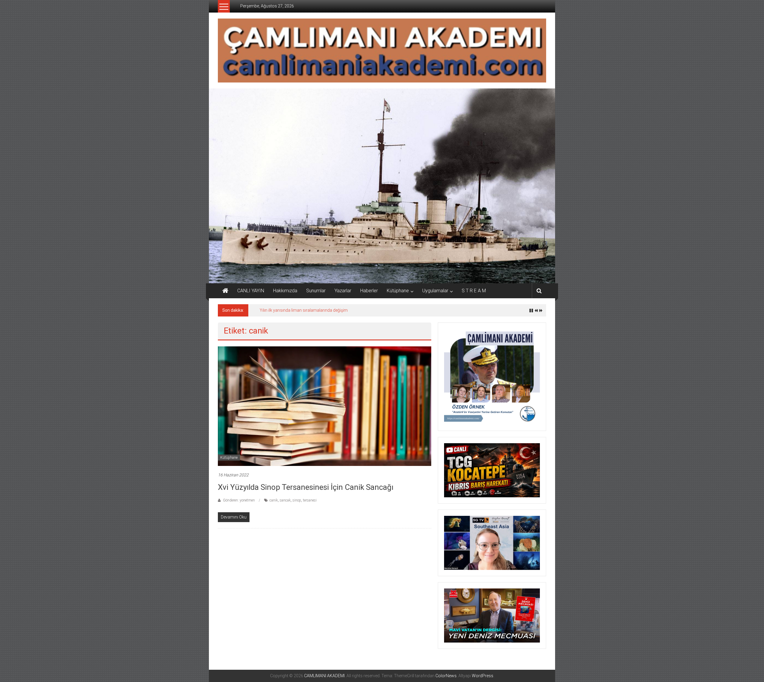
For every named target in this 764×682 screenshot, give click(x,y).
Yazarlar (343, 290)
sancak (285, 500)
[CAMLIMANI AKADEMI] (225, 290)
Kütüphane (398, 290)
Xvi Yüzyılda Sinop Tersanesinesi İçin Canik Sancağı (305, 487)
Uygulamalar (435, 290)
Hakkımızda (285, 290)
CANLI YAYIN (250, 290)
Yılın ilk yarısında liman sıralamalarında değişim (304, 310)
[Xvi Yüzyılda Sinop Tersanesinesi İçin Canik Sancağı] (324, 405)
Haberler (369, 290)
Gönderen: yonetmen (239, 500)
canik (273, 500)
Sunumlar (316, 290)
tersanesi (310, 500)
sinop (296, 500)
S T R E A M (474, 290)
